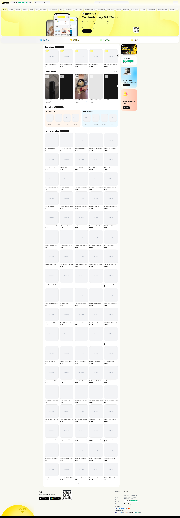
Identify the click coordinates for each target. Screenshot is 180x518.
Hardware (143, 9)
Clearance (25, 9)
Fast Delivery (43, 9)
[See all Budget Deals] (78, 111)
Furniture (118, 9)
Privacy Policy (117, 501)
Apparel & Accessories (90, 9)
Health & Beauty (69, 9)
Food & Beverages (53, 9)
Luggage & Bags (151, 9)
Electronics (126, 9)
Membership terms (118, 495)
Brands (31, 9)
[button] (52, 58)
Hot (37, 9)
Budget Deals (52, 111)
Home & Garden (101, 9)
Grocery (11, 9)
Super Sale (18, 9)
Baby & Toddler (78, 9)
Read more (86, 31)
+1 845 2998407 (133, 495)
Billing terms (117, 503)
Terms (116, 493)
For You (4, 9)
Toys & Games (110, 9)
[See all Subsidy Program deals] (116, 111)
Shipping (117, 497)
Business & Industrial (162, 9)
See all (115, 71)
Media (61, 9)
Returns (116, 499)
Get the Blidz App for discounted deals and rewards (90, 516)
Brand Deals (89, 111)
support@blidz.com (133, 493)
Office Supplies (134, 9)
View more (80, 483)
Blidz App (45, 2)
